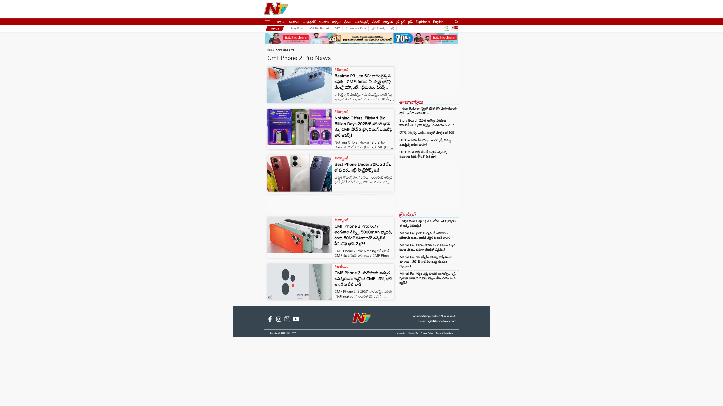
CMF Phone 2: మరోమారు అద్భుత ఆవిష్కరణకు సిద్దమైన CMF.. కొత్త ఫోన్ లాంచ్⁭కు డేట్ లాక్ (364, 278)
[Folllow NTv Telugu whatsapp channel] (446, 28)
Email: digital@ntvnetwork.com (437, 320)
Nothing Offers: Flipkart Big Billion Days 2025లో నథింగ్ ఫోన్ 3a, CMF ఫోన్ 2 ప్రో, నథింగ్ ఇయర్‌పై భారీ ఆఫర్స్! (364, 126)
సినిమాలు (294, 22)
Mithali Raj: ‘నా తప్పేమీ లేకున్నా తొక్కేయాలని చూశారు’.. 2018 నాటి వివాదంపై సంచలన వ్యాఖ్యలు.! (426, 261)
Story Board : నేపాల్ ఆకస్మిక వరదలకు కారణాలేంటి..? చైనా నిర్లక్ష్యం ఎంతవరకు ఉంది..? (427, 122)
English (438, 22)
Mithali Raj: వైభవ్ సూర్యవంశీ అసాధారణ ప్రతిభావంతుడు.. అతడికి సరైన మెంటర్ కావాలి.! (426, 235)
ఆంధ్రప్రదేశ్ (310, 22)
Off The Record (319, 28)
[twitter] (287, 320)
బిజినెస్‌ (376, 22)
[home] (273, 22)
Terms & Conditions (444, 333)
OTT (337, 28)
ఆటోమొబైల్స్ (362, 22)
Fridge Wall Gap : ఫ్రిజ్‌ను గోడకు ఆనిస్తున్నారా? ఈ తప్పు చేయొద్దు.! (428, 223)
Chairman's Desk (356, 28)
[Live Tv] (455, 28)
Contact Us (413, 333)
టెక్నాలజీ (388, 22)
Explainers (423, 22)
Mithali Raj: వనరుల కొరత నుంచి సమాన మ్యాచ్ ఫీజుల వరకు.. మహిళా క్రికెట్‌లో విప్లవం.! (428, 247)
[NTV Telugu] (276, 9)
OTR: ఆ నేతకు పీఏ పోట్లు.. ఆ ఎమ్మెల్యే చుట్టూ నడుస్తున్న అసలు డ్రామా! (425, 142)
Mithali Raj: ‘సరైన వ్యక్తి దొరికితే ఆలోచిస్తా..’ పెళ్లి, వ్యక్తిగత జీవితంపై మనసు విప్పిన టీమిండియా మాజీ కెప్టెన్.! (428, 278)
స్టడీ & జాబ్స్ (378, 28)
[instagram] (279, 320)
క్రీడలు (347, 22)
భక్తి (392, 28)
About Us (401, 333)
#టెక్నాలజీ (342, 69)
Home (270, 49)
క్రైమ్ (410, 22)
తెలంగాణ (324, 22)
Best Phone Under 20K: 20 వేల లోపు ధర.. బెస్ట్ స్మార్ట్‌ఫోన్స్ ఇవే (363, 167)
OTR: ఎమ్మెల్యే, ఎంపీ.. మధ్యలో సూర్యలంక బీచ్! (427, 132)
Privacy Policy (427, 333)
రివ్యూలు (336, 22)
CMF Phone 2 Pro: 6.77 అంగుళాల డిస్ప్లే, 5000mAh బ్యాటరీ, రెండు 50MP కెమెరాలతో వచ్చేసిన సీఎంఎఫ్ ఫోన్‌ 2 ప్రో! (363, 234)
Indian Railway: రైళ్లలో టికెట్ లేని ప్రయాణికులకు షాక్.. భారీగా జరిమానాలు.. (428, 110)
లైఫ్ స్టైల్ (400, 22)
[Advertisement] (429, 71)
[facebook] (270, 320)
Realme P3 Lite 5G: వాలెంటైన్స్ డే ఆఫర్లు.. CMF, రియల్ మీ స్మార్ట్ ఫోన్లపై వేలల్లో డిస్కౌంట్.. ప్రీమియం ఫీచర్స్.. (363, 81)
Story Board (297, 28)
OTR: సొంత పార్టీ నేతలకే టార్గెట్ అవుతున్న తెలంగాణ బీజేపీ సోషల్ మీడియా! (423, 154)
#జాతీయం (342, 266)
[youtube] (296, 320)
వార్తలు (280, 22)
